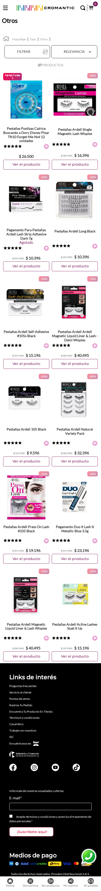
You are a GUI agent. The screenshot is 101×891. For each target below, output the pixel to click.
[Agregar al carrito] (26, 165)
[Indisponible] (26, 266)
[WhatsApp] (89, 856)
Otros (44, 39)
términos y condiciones (41, 817)
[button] (82, 8)
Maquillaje (19, 39)
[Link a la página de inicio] (6, 39)
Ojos (33, 39)
